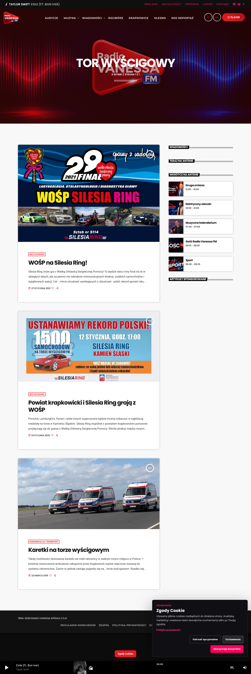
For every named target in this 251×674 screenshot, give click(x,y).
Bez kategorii (37, 254)
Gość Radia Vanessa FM (201, 241)
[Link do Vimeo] (10, 18)
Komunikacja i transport (44, 541)
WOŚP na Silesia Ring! (57, 263)
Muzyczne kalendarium (201, 223)
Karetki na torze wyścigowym (68, 550)
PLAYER (233, 17)
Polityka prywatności (168, 630)
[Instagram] (239, 4)
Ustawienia (233, 639)
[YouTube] (234, 4)
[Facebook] (243, 4)
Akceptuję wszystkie (227, 649)
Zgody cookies (125, 653)
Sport (189, 260)
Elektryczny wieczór (198, 204)
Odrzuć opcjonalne (205, 639)
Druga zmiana (195, 185)
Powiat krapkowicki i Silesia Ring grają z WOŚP (81, 406)
